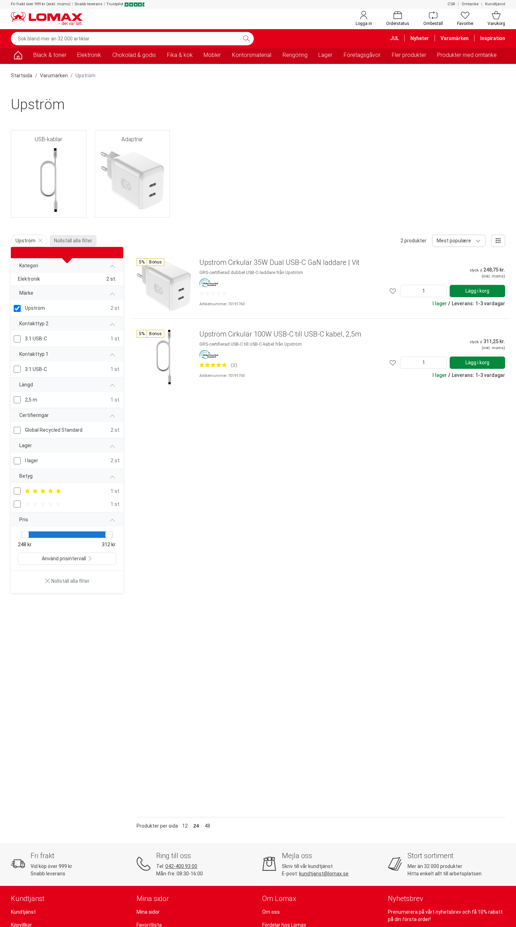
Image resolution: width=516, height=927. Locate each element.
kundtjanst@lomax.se (324, 873)
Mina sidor (148, 912)
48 (207, 826)
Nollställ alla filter (73, 240)
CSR (451, 4)
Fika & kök (180, 55)
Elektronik (89, 55)
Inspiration (492, 38)
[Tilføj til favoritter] (393, 291)
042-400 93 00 (181, 866)
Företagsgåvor (362, 55)
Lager (325, 55)
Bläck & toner (49, 55)
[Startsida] (18, 56)
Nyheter (419, 38)
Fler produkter (409, 55)
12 (185, 826)
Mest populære (454, 240)
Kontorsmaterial (251, 55)
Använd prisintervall (64, 558)
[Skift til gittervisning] (498, 241)
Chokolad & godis (134, 55)
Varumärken (455, 38)
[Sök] (246, 38)
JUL (394, 38)
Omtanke (470, 4)
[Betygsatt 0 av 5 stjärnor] (213, 293)
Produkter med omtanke (467, 55)
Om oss (271, 912)
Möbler (212, 55)
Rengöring (295, 55)
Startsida (21, 75)
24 (196, 826)
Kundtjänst (495, 4)
